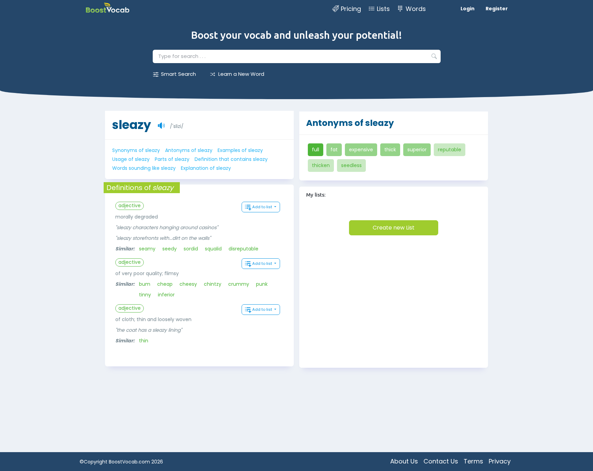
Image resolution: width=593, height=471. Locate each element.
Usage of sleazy (131, 159)
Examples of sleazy (240, 150)
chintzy (212, 284)
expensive (361, 149)
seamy (147, 248)
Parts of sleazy (172, 159)
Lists (383, 8)
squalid (213, 248)
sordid (191, 248)
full (315, 149)
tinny (145, 294)
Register (497, 8)
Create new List (394, 228)
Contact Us (440, 461)
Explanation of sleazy (206, 168)
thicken (321, 165)
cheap (165, 284)
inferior (166, 294)
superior (417, 149)
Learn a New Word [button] (241, 74)
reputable (449, 149)
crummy (238, 284)
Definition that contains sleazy (231, 159)
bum (144, 284)
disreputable (243, 248)
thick (390, 149)
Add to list (262, 207)
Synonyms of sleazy (136, 150)
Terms (473, 461)
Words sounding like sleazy (144, 168)
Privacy (500, 461)
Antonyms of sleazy (188, 150)
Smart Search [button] (178, 74)
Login (468, 8)
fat (334, 149)
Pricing (351, 8)
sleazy (131, 124)
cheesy (188, 284)
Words (416, 8)
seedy (169, 248)
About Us (404, 461)
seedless (351, 165)
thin (143, 340)
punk (262, 284)
